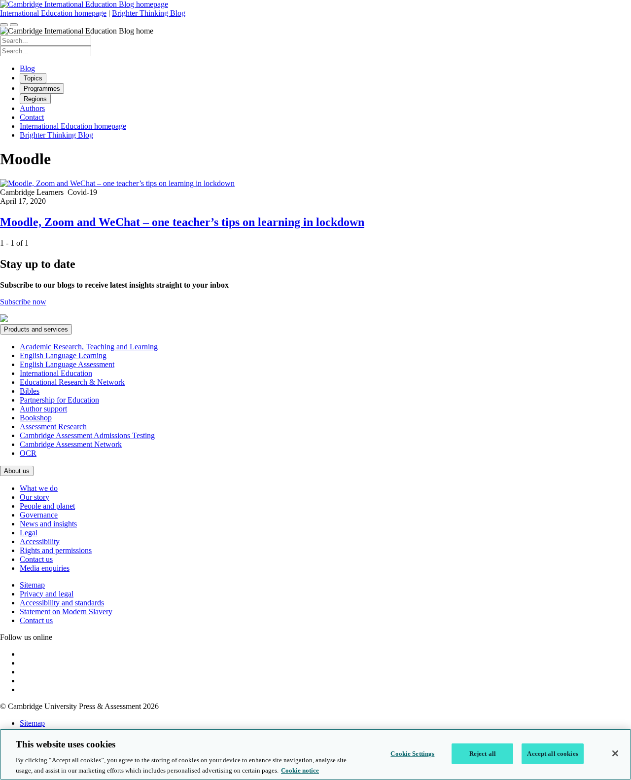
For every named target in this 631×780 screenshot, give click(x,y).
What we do (39, 488)
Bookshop (36, 417)
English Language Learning (63, 355)
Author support (43, 409)
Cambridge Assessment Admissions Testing (87, 435)
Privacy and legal (46, 594)
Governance (39, 515)
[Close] (615, 753)
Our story (34, 497)
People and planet (47, 506)
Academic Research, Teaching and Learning (89, 346)
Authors (32, 108)
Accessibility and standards (62, 602)
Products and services (36, 329)
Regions (35, 99)
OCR (28, 453)
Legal (28, 532)
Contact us (36, 559)
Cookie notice (300, 770)
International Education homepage (53, 13)
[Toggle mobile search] (4, 24)
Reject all (482, 753)
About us (17, 471)
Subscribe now (23, 301)
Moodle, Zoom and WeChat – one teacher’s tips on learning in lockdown (182, 222)
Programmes (42, 88)
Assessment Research (53, 426)
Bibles (29, 391)
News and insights (48, 524)
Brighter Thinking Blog (148, 13)
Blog (27, 68)
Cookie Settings (412, 753)
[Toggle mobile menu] (14, 24)
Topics (33, 78)
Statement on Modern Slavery (66, 611)
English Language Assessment (67, 364)
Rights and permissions (56, 550)
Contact (32, 117)
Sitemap (32, 585)
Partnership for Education (59, 400)
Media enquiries (45, 568)
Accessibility (40, 541)
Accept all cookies (552, 753)
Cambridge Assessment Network (71, 444)
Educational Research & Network (72, 382)
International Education (56, 373)
